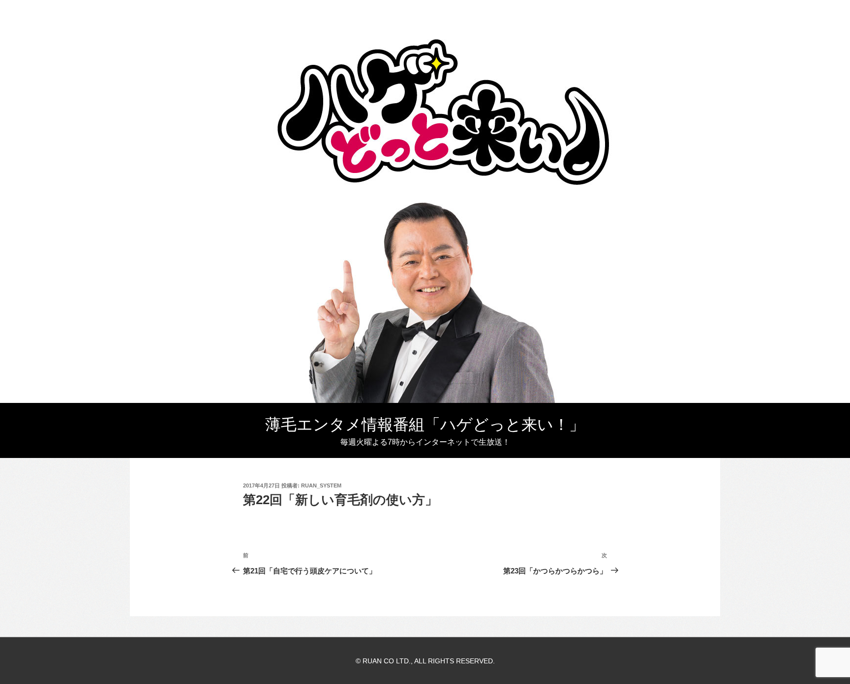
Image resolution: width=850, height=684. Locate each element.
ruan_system (321, 485)
